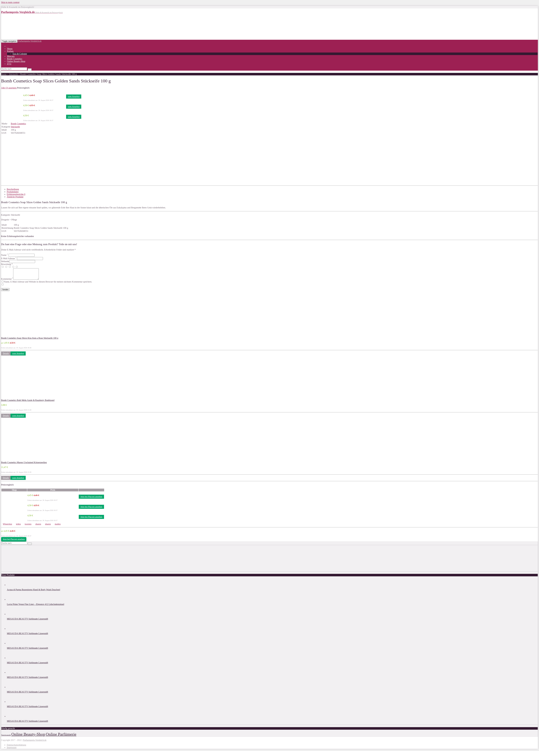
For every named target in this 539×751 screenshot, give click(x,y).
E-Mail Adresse (8, 258)
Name (4, 255)
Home (4, 74)
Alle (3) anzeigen (9, 88)
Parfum (10, 51)
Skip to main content (10, 2)
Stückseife (13, 74)
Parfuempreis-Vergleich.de (30, 41)
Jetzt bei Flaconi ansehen (91, 496)
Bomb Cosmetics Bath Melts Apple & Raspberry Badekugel (27, 400)
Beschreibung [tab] (13, 189)
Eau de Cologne (20, 54)
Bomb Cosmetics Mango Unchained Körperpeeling (24, 462)
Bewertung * (7, 264)
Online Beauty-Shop (16, 61)
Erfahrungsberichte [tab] (16, 194)
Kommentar (7, 279)
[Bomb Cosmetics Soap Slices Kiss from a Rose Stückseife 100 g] (19, 335)
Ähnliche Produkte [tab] (15, 197)
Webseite (5, 261)
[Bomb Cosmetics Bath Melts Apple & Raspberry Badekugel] (19, 397)
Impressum (11, 747)
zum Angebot (74, 96)
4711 (9, 64)
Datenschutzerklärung (16, 745)
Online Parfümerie (61, 734)
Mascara (10, 56)
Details (6, 353)
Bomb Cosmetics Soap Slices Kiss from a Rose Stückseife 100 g (29, 338)
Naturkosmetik (6, 735)
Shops (9, 48)
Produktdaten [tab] (13, 192)
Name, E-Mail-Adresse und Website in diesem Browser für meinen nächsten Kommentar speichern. (48, 282)
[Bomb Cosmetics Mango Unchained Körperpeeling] (19, 460)
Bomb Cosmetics (14, 59)
